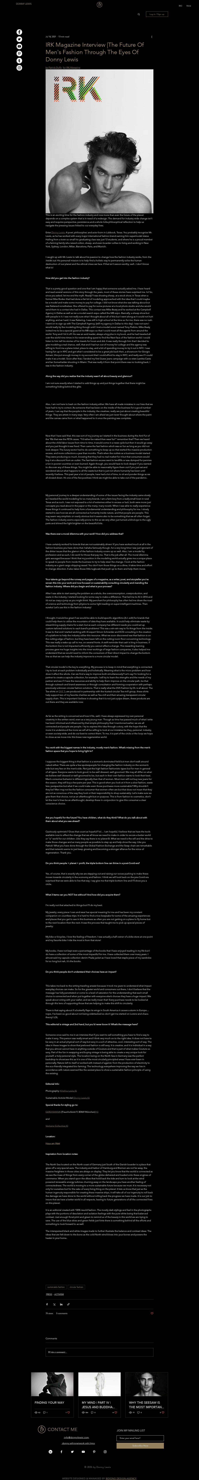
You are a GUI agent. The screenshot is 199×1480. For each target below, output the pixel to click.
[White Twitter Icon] (72, 1452)
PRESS (49, 1294)
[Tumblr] (19, 61)
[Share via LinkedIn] (61, 1304)
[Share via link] (68, 1304)
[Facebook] (19, 32)
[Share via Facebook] (47, 1304)
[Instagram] (19, 68)
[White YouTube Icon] (83, 1452)
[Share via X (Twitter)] (54, 1304)
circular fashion (76, 1287)
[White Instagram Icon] (105, 1452)
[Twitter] (19, 39)
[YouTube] (19, 46)
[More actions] (151, 36)
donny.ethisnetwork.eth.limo (78, 1443)
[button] (180, 5)
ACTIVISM (59, 1294)
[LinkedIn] (50, 1452)
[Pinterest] (19, 53)
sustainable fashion (56, 1287)
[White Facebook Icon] (61, 1452)
